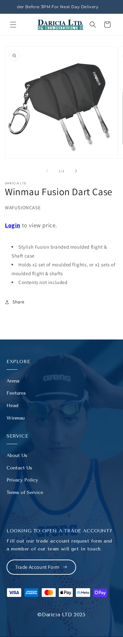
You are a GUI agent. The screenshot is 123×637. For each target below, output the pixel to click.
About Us (17, 455)
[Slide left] (47, 171)
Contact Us (19, 468)
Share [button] (18, 302)
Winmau (16, 418)
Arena (13, 381)
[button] (13, 24)
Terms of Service (25, 492)
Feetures (16, 393)
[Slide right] (76, 171)
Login (12, 225)
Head (12, 405)
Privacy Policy (22, 480)
